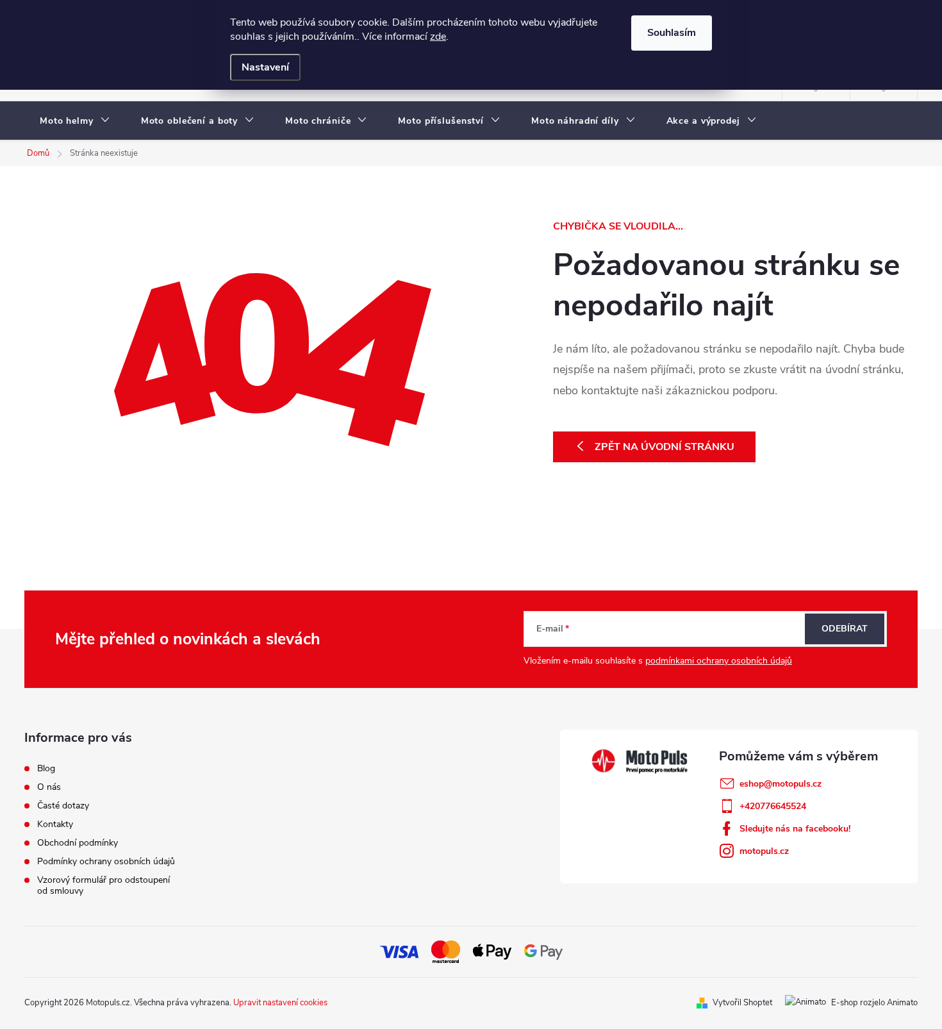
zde (438, 36)
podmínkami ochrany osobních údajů (718, 661)
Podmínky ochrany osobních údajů (106, 861)
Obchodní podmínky (77, 843)
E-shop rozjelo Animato (874, 1002)
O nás (49, 787)
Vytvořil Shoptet (742, 1002)
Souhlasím (671, 33)
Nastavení (265, 67)
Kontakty (55, 824)
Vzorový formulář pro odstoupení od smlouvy (103, 885)
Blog (46, 768)
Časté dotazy (63, 805)
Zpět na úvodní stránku (664, 447)
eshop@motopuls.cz (781, 784)
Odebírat (845, 629)
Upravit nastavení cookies (280, 1002)
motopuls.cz (764, 851)
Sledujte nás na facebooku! (795, 829)
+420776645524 (773, 806)
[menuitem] (75, 121)
